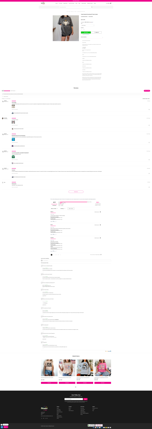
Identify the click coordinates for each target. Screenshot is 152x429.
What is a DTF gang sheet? (44, 342)
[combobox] (76, 7)
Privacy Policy (82, 408)
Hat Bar (58, 413)
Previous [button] (60, 0)
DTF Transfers (58, 409)
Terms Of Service (83, 409)
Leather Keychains (59, 415)
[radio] (76, 204)
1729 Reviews (55, 205)
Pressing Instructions (95, 408)
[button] (92, 22)
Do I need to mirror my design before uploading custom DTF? (48, 282)
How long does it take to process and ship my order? (47, 316)
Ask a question (91, 16)
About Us (70, 408)
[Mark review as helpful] (149, 109)
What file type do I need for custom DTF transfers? (46, 274)
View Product (49, 382)
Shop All (58, 408)
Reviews (82, 414)
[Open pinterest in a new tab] (47, 418)
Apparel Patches (59, 410)
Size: (82, 23)
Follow (41, 266)
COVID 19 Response (71, 410)
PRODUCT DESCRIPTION (92, 37)
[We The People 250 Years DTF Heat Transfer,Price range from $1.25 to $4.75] (67, 368)
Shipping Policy (82, 410)
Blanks (57, 414)
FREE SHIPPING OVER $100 (76, 0)
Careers (70, 409)
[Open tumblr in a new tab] (45, 418)
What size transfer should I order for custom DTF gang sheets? (48, 333)
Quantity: (82, 27)
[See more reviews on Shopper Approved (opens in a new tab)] (55, 221)
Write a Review (71, 208)
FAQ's (93, 410)
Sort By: (144, 98)
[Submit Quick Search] (92, 7)
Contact (93, 409)
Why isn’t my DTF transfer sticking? (44, 289)
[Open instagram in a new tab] (43, 418)
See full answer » (44, 295)
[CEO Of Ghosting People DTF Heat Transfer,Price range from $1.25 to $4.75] (49, 368)
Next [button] (91, 0)
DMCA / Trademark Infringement (85, 413)
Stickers (58, 418)
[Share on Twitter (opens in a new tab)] (54, 221)
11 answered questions (84, 16)
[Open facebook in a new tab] (41, 418)
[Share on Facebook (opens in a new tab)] (53, 221)
